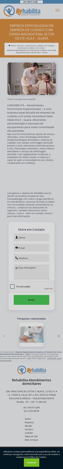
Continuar (31, 462)
